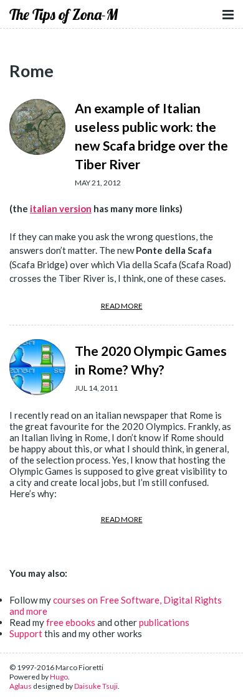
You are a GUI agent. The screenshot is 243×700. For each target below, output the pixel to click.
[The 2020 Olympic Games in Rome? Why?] (37, 367)
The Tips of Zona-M (63, 14)
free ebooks (70, 622)
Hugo (59, 676)
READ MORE (122, 305)
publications (164, 622)
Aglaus (20, 686)
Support (25, 633)
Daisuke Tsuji (96, 686)
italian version (61, 208)
